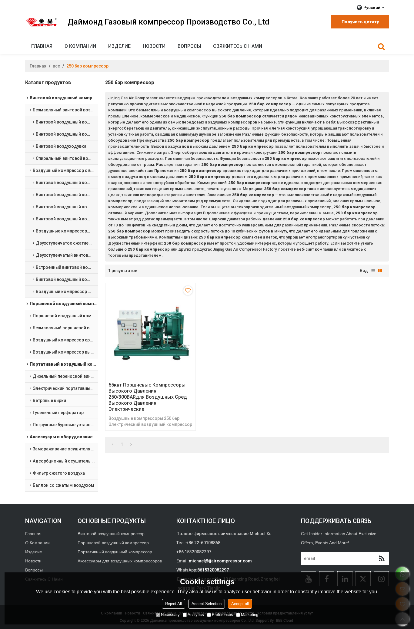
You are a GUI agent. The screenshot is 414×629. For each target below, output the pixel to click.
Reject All (173, 603)
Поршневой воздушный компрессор (113, 542)
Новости (154, 46)
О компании (80, 46)
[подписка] (381, 558)
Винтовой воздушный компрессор (111, 533)
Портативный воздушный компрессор (115, 551)
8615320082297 (213, 570)
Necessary (170, 614)
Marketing (249, 614)
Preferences (222, 614)
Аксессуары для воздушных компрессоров (120, 560)
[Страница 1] (112, 444)
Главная (41, 46)
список (372, 271)
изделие (119, 46)
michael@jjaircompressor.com (220, 560)
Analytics (196, 614)
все (56, 66)
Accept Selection (207, 603)
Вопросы (189, 46)
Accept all (240, 603)
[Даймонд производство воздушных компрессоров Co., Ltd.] (41, 22)
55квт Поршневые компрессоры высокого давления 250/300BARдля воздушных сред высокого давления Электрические (148, 397)
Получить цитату (360, 21)
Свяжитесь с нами (237, 46)
